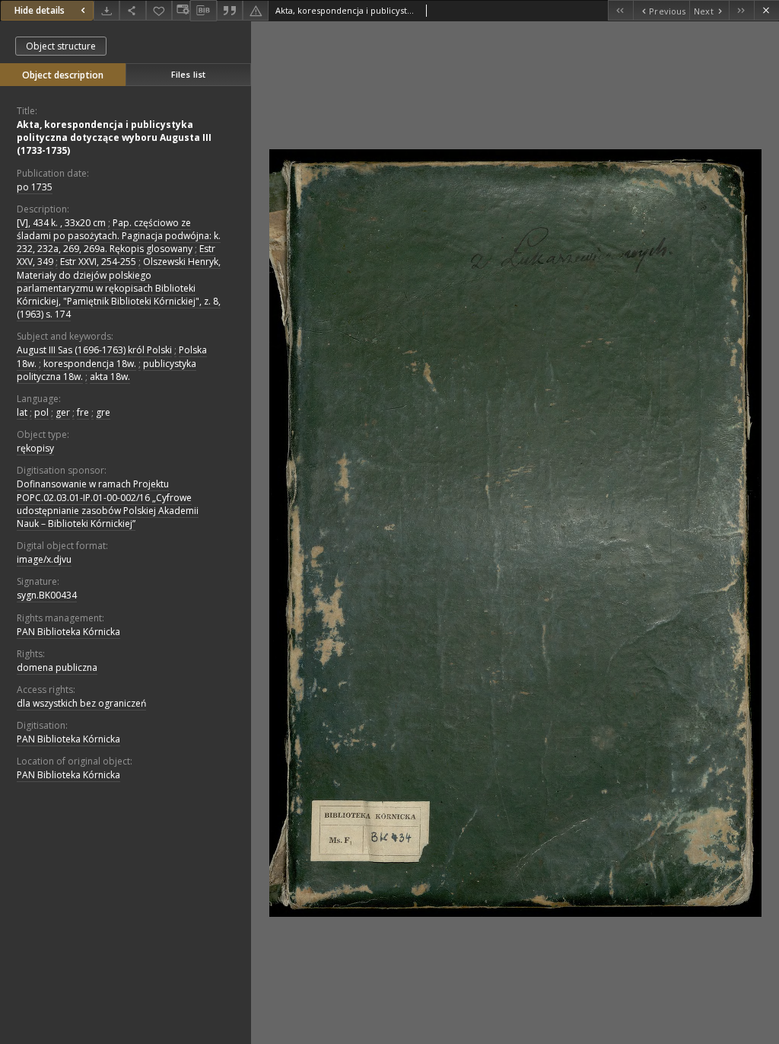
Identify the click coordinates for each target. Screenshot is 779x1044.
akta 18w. (110, 376)
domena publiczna (57, 667)
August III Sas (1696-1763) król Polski (94, 349)
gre (103, 412)
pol (41, 412)
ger (63, 412)
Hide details (39, 10)
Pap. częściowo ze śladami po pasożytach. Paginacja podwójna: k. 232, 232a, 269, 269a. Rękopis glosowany (119, 235)
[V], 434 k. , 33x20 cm (61, 222)
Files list (188, 74)
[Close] (766, 10)
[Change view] (181, 10)
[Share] (132, 10)
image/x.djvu (44, 559)
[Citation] (230, 10)
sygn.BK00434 (47, 595)
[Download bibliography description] (203, 10)
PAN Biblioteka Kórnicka (68, 631)
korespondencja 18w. (89, 363)
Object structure (61, 46)
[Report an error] (256, 10)
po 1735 (34, 186)
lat (22, 412)
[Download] (106, 10)
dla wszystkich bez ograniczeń (81, 703)
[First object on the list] (620, 10)
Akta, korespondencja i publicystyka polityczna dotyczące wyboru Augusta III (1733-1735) (114, 137)
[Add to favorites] (159, 10)
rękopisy (35, 448)
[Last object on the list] (741, 10)
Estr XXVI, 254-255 (98, 261)
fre (83, 412)
